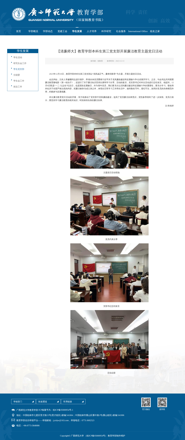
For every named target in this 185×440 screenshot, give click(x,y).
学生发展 (77, 31)
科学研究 (106, 31)
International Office (138, 31)
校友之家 (155, 31)
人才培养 (92, 31)
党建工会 (62, 31)
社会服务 (121, 31)
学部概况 (33, 31)
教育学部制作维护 (116, 436)
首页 (18, 31)
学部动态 (48, 31)
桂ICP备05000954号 (96, 436)
